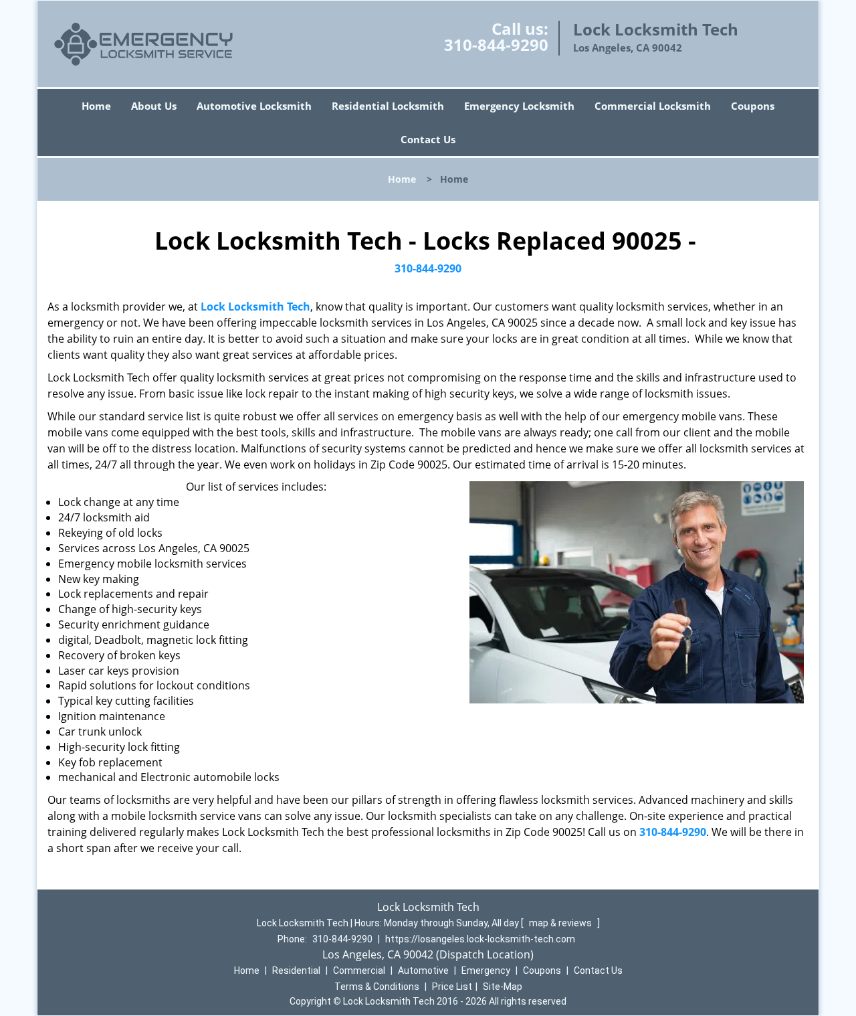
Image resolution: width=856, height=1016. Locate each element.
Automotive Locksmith (254, 105)
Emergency (485, 970)
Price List (452, 986)
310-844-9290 (496, 44)
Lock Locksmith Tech (255, 306)
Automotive (423, 970)
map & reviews (561, 923)
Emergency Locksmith (519, 105)
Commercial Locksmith (653, 105)
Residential (296, 970)
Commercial (359, 970)
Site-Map (502, 986)
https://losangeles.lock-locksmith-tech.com (480, 939)
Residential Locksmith (388, 105)
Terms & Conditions (376, 986)
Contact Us (428, 139)
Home (96, 105)
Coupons (752, 105)
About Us (154, 105)
